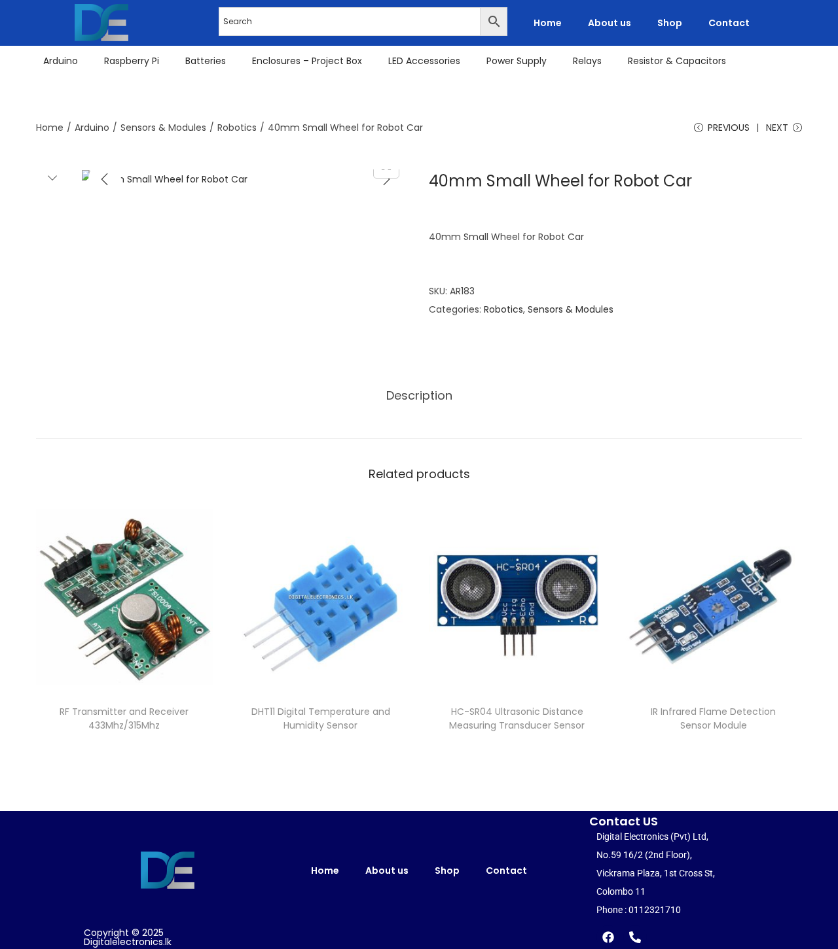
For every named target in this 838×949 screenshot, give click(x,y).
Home (548, 22)
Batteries (205, 60)
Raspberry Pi (131, 60)
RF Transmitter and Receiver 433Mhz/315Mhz (124, 718)
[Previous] (104, 179)
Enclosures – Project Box (307, 60)
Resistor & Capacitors (677, 60)
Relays (587, 60)
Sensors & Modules (163, 127)
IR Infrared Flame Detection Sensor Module (713, 718)
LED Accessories (424, 60)
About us (609, 22)
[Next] (386, 179)
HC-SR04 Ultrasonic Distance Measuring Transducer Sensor (517, 718)
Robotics (237, 127)
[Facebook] (608, 937)
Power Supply (516, 60)
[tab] (419, 396)
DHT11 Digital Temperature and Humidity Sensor (320, 718)
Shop (669, 22)
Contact (729, 22)
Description (419, 395)
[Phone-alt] (635, 937)
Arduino (60, 60)
